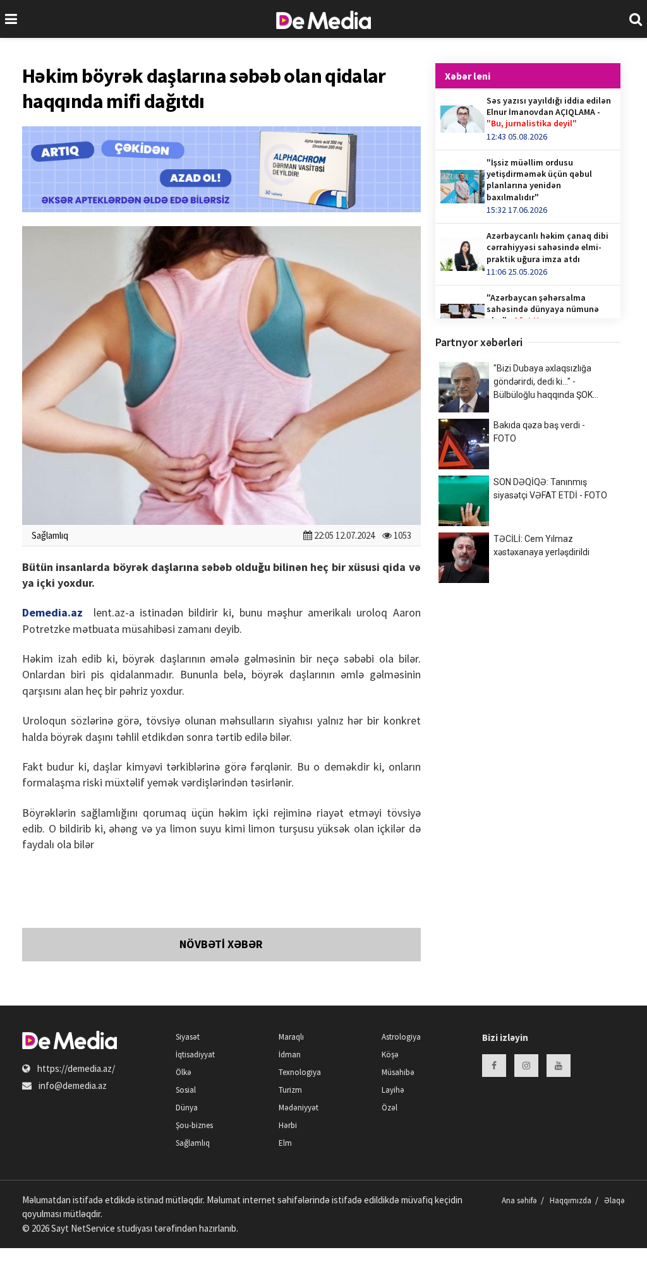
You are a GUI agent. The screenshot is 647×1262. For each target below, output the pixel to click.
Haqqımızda (570, 1200)
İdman (290, 1054)
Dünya (187, 1107)
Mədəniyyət (298, 1107)
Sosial (186, 1090)
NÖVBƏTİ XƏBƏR (221, 944)
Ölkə (183, 1072)
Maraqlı (291, 1036)
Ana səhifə (519, 1200)
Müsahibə (398, 1072)
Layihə (393, 1090)
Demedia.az (52, 612)
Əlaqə (614, 1200)
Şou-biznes (194, 1125)
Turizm (290, 1090)
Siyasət (188, 1036)
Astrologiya (401, 1036)
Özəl (389, 1107)
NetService (93, 1228)
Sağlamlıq (50, 535)
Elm (285, 1143)
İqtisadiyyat (195, 1054)
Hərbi (288, 1125)
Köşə (390, 1054)
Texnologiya (300, 1072)
